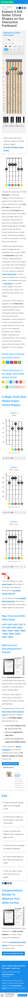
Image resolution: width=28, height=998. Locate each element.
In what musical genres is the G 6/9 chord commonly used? (13, 860)
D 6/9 (10, 624)
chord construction (9, 274)
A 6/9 (8, 627)
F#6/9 (10, 631)
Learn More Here (8, 767)
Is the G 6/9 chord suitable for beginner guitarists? (13, 847)
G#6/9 (16, 631)
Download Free (22, 995)
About (4, 965)
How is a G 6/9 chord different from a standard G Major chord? (13, 834)
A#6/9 (23, 631)
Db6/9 (17, 634)
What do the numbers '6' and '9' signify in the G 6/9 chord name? (13, 820)
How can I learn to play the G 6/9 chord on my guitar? (12, 874)
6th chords (8, 283)
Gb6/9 (10, 637)
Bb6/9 (11, 634)
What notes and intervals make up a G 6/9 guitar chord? (13, 806)
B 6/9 (14, 627)
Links (18, 968)
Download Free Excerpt (10, 763)
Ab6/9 (5, 634)
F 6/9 (21, 624)
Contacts (9, 965)
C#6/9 (19, 627)
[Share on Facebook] (17, 8)
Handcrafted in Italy (8, 974)
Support (8, 968)
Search (14, 968)
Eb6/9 (4, 637)
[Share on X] (20, 8)
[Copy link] (25, 8)
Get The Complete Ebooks (13, 953)
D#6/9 (4, 631)
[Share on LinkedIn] (22, 8)
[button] (26, 2)
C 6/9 (4, 624)
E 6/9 (15, 624)
